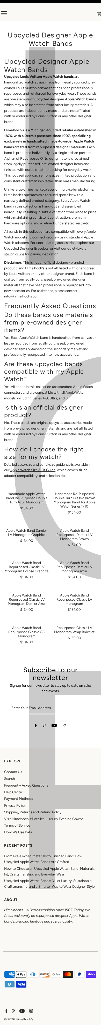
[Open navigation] (18, 13)
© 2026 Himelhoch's (18, 1019)
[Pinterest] (44, 726)
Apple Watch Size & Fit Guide (32, 470)
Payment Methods (18, 798)
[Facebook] (36, 726)
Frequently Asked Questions (26, 785)
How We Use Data (18, 832)
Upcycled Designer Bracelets (26, 248)
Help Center (13, 792)
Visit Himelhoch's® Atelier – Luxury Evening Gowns (43, 819)
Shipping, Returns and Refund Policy (32, 812)
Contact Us (13, 772)
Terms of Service (17, 825)
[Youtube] (54, 726)
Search (9, 778)
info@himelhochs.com (22, 296)
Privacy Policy (15, 805)
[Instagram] (64, 726)
